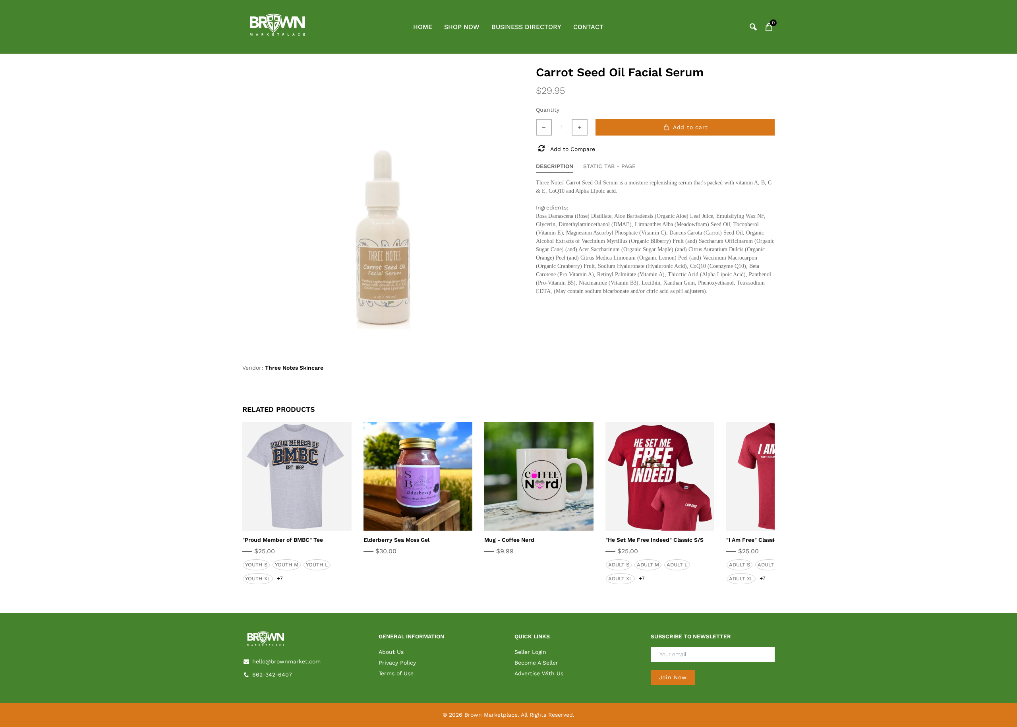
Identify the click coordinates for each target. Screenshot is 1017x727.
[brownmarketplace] (278, 26)
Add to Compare (572, 149)
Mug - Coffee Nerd (509, 540)
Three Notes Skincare (294, 367)
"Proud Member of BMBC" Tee (282, 540)
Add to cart (690, 127)
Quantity (547, 110)
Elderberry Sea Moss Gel (396, 540)
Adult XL (620, 579)
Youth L (317, 565)
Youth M (286, 565)
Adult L (677, 565)
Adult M (648, 565)
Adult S (618, 565)
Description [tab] (554, 166)
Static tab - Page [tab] (609, 166)
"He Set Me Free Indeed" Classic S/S (654, 540)
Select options (288, 476)
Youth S (256, 565)
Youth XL (258, 579)
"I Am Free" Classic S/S (757, 540)
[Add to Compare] (306, 476)
